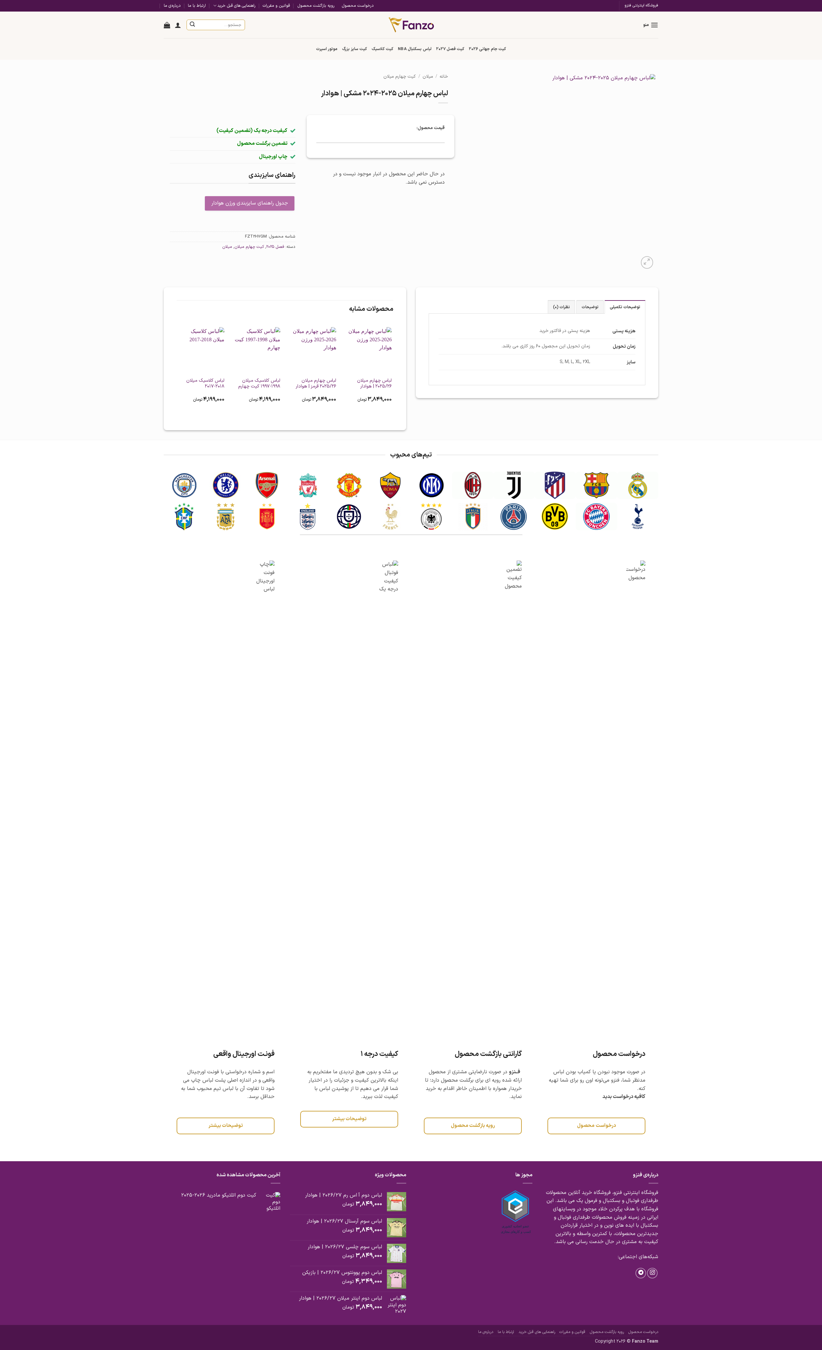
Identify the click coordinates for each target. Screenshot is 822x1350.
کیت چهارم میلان (399, 76)
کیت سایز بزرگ (354, 49)
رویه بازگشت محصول (316, 6)
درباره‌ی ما (172, 6)
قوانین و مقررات (276, 6)
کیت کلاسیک (382, 49)
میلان (428, 76)
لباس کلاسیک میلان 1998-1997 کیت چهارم (259, 384)
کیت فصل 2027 (450, 49)
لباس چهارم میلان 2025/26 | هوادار (374, 384)
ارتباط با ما (197, 6)
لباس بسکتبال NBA (414, 49)
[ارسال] (192, 25)
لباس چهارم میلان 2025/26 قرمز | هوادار (316, 384)
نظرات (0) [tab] (561, 307)
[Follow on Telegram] (640, 1273)
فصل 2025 (275, 247)
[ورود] (178, 25)
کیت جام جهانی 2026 (487, 49)
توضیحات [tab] (590, 307)
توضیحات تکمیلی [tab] (625, 307)
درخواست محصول (358, 6)
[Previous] (393, 368)
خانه (444, 76)
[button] (650, 25)
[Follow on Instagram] (652, 1273)
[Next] (177, 368)
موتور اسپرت (326, 49)
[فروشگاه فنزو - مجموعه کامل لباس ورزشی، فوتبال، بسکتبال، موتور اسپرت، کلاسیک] (411, 24)
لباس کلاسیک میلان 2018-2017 (205, 384)
